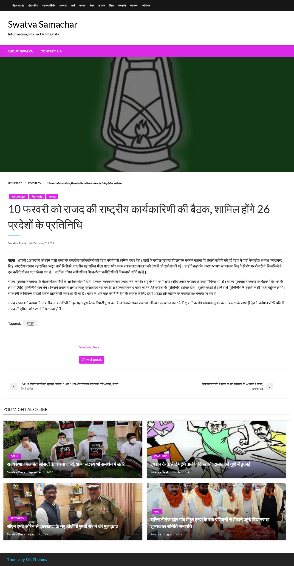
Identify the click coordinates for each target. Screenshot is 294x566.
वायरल (102, 5)
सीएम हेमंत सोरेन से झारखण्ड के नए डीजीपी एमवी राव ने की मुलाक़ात (62, 526)
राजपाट (63, 5)
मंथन (92, 5)
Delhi (14, 456)
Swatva (155, 534)
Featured (34, 183)
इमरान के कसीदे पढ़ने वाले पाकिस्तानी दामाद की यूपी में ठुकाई (200, 464)
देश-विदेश (33, 5)
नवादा (156, 511)
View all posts (92, 360)
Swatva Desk (17, 243)
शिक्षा (111, 5)
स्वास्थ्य (134, 5)
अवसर (82, 5)
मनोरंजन (146, 5)
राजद (30, 323)
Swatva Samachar (43, 24)
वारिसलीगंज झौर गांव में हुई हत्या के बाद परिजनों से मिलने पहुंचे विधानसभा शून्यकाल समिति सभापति (209, 523)
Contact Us (51, 51)
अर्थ (73, 5)
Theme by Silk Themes (27, 559)
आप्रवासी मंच (48, 5)
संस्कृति (122, 5)
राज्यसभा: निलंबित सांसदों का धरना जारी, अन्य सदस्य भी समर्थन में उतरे (66, 464)
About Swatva (20, 51)
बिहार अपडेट (18, 5)
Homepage (15, 183)
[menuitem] (20, 51)
